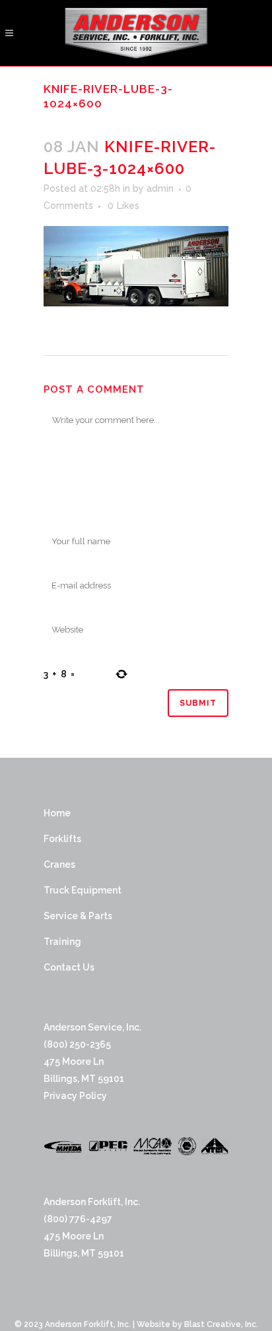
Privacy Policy (75, 1095)
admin (160, 188)
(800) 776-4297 (78, 1219)
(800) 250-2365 (77, 1044)
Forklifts (62, 839)
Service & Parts (78, 916)
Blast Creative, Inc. (221, 1324)
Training (62, 941)
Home (57, 813)
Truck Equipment (82, 890)
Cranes (59, 864)
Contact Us (69, 967)
